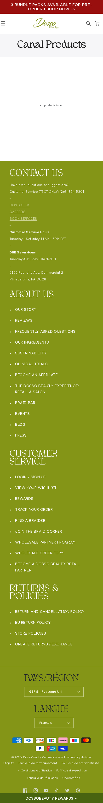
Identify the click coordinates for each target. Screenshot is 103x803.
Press (21, 435)
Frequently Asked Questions (45, 331)
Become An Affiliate (36, 375)
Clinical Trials (31, 364)
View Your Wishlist (36, 488)
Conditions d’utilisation (36, 770)
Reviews (23, 320)
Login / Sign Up (30, 477)
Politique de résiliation (43, 778)
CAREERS (17, 212)
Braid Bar (25, 403)
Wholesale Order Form (39, 553)
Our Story (25, 309)
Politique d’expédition (71, 770)
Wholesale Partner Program (45, 542)
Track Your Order (34, 509)
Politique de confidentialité (80, 763)
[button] (51, 798)
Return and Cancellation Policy (50, 612)
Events (22, 413)
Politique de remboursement (38, 763)
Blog (20, 424)
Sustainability (31, 353)
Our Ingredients (32, 342)
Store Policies (30, 633)
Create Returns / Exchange (44, 644)
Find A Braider (30, 520)
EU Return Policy (33, 622)
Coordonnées (71, 778)
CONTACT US (20, 205)
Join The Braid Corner (38, 531)
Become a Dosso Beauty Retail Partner (47, 567)
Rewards (24, 499)
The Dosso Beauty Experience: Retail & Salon (47, 389)
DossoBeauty (32, 757)
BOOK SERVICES (23, 218)
